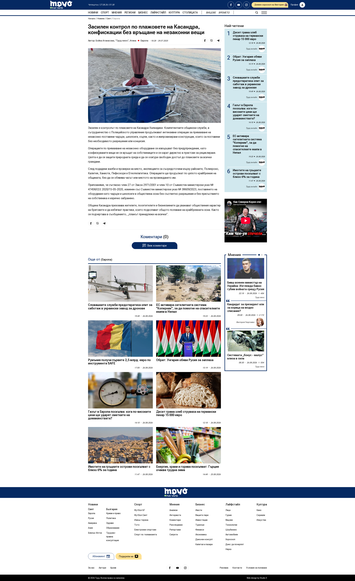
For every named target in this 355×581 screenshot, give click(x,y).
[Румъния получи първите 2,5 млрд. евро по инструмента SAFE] (120, 338)
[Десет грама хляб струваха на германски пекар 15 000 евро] (188, 390)
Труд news (259, 297)
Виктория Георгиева (245, 322)
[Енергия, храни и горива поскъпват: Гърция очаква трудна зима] (188, 445)
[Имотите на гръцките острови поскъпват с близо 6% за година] (120, 445)
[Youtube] (238, 5)
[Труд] (175, 492)
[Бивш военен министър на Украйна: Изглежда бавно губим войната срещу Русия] (245, 268)
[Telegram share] (218, 40)
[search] (256, 12)
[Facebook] (231, 5)
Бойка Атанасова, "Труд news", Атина (116, 40)
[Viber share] (211, 40)
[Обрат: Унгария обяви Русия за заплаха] (188, 338)
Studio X (263, 578)
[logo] (61, 5)
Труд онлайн (251, 49)
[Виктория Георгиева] (259, 322)
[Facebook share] (205, 40)
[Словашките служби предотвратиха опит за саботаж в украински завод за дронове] (120, 283)
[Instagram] (246, 5)
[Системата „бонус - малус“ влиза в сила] (245, 341)
